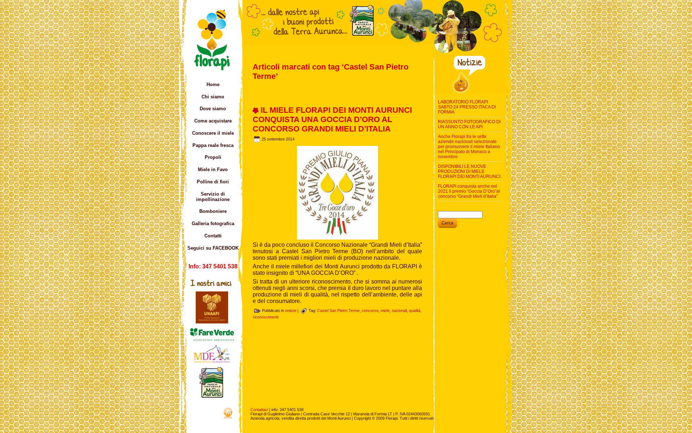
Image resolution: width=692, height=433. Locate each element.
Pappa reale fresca (213, 145)
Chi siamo (212, 96)
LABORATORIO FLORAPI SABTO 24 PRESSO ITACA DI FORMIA (467, 107)
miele (385, 310)
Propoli (213, 157)
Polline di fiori (213, 181)
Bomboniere (213, 211)
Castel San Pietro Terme (338, 310)
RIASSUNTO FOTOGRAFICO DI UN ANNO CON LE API (469, 124)
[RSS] (209, 413)
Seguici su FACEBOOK (213, 248)
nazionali (399, 310)
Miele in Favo (213, 169)
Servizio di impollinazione (213, 196)
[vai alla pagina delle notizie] (470, 92)
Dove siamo (213, 108)
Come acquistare (213, 121)
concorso (370, 310)
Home (213, 84)
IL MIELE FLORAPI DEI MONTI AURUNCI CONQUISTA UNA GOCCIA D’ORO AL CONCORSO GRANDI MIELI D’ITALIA (332, 119)
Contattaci (259, 409)
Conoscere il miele (213, 133)
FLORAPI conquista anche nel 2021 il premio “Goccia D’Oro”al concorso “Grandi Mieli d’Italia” (469, 191)
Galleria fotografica (213, 223)
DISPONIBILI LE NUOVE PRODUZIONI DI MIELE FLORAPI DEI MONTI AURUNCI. (469, 171)
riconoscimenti (265, 317)
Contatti (213, 235)
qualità (414, 310)
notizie (290, 310)
